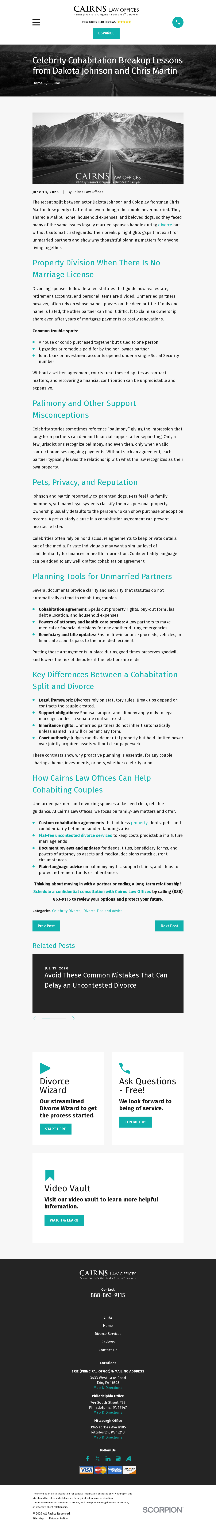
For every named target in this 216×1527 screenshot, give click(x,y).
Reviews (108, 1342)
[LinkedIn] (108, 1458)
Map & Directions (108, 1388)
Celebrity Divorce (66, 911)
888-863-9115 (108, 1295)
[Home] (106, 11)
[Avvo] (128, 1458)
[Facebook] (87, 1458)
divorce (165, 224)
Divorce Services (108, 1334)
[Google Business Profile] (118, 1458)
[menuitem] (38, 1518)
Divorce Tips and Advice (103, 911)
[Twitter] (97, 1458)
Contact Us (108, 1350)
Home (108, 1325)
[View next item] (74, 1018)
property (139, 822)
